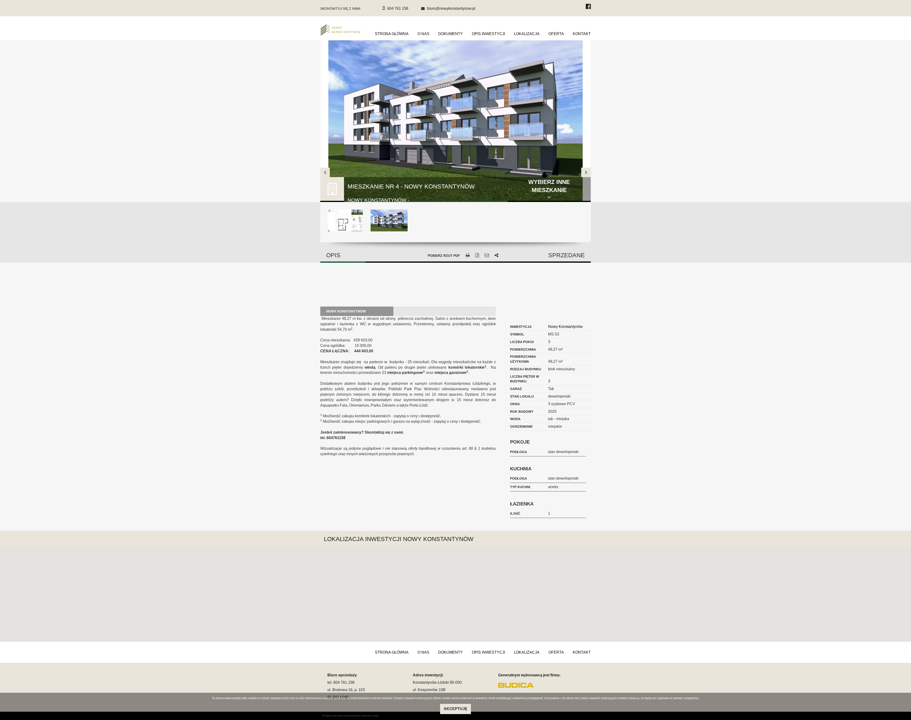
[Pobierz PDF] (477, 256)
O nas (423, 34)
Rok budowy (521, 411)
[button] (455, 591)
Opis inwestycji (488, 34)
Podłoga (518, 452)
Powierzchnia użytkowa (523, 359)
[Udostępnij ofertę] (496, 256)
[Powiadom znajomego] (486, 256)
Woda (515, 419)
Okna (515, 404)
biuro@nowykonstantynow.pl (451, 8)
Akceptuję (455, 709)
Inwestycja (521, 327)
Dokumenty (450, 34)
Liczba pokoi (522, 342)
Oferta (556, 34)
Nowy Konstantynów (565, 327)
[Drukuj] (467, 256)
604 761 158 (397, 8)
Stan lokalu (522, 396)
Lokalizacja (526, 34)
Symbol (517, 334)
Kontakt (582, 34)
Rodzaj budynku (525, 369)
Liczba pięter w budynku (524, 379)
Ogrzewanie (521, 426)
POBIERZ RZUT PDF (444, 255)
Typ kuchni (520, 487)
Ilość (515, 513)
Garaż (516, 389)
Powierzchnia (523, 349)
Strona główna (392, 34)
